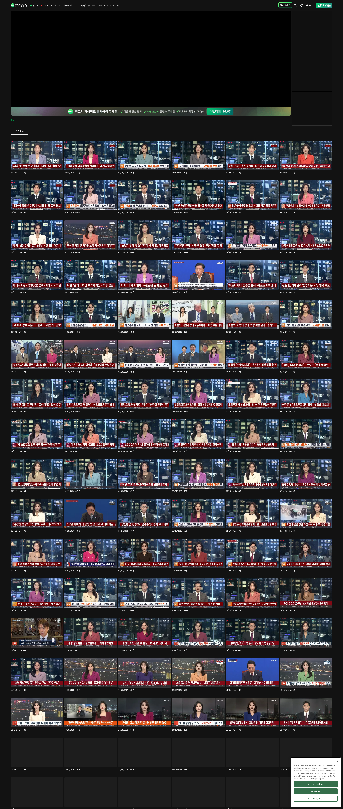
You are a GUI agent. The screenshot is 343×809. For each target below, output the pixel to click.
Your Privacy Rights (315, 798)
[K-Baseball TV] (285, 5)
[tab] (19, 131)
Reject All (315, 791)
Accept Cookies (315, 784)
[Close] (337, 761)
